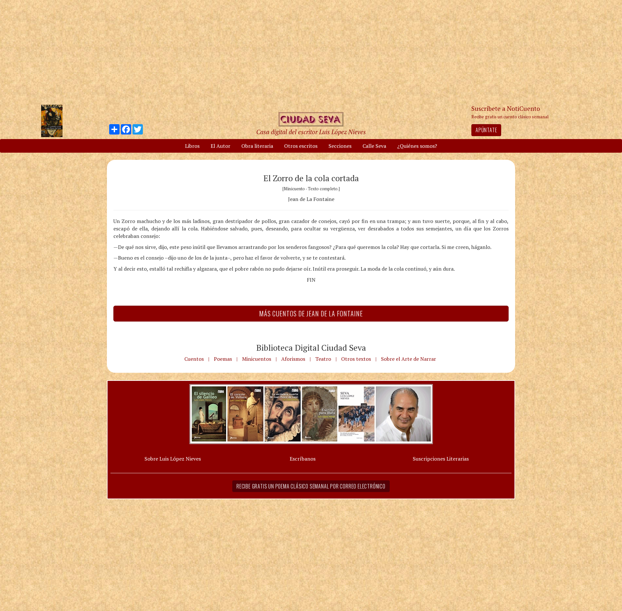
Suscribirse (278, 355)
